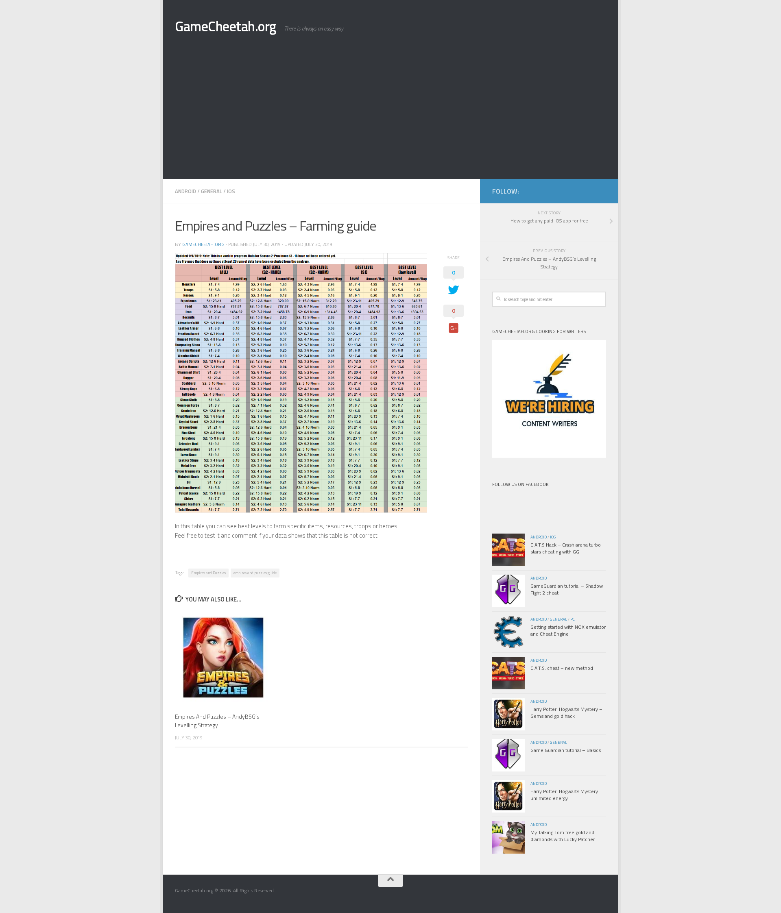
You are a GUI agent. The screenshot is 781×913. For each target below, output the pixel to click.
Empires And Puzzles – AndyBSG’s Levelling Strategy (217, 720)
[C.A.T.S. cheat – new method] (508, 673)
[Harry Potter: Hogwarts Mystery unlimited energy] (508, 796)
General (211, 191)
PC (572, 619)
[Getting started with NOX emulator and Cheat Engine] (508, 632)
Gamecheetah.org (203, 244)
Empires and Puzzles (208, 573)
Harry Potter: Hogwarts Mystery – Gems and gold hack (566, 712)
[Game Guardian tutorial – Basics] (508, 755)
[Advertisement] (390, 118)
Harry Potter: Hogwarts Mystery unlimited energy (564, 794)
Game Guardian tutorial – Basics (565, 750)
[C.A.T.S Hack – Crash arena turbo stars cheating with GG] (508, 550)
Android (185, 191)
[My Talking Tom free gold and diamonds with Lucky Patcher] (508, 837)
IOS (231, 191)
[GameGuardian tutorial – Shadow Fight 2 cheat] (508, 591)
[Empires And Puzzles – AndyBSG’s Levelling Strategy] (223, 658)
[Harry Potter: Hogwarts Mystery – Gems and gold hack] (508, 714)
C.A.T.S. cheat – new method (561, 668)
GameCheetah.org (225, 26)
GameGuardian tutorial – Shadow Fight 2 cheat (566, 589)
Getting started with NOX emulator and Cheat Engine (568, 630)
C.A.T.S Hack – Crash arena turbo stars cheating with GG (565, 548)
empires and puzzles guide (255, 573)
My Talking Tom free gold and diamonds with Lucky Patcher (562, 835)
